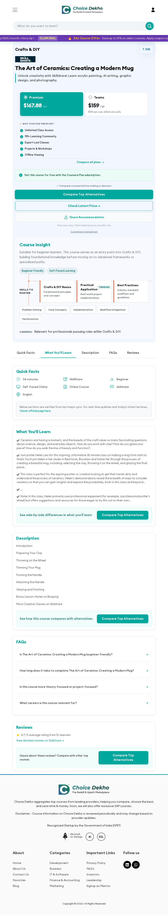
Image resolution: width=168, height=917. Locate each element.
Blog (16, 886)
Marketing (57, 886)
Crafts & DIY (27, 49)
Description (90, 353)
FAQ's (90, 868)
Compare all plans (90, 162)
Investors (92, 874)
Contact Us (21, 874)
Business (55, 868)
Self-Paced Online (35, 387)
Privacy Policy (96, 863)
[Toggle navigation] (15, 10)
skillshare (122, 387)
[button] (153, 10)
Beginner (122, 379)
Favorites (19, 880)
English (27, 394)
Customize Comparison (84, 231)
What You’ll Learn (58, 353)
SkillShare (76, 379)
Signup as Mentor (98, 886)
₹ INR (146, 49)
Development (59, 863)
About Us (19, 868)
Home (17, 863)
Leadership (94, 880)
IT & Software (59, 874)
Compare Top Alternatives (84, 194)
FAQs (113, 353)
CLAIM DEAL (41, 38)
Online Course (79, 387)
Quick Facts (26, 353)
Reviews (133, 353)
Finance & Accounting (65, 880)
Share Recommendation (86, 217)
